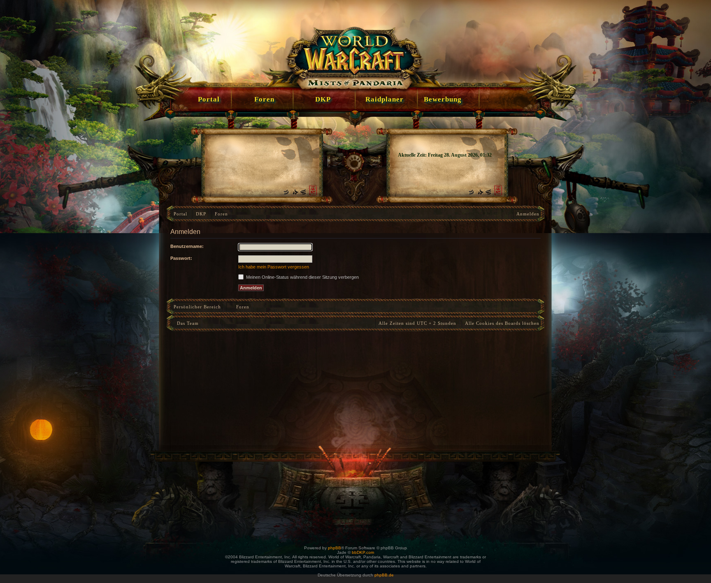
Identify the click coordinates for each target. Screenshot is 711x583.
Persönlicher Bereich (197, 306)
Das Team (186, 323)
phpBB (334, 548)
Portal (180, 213)
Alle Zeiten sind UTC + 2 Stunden (417, 323)
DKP (201, 213)
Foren (221, 213)
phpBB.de (384, 575)
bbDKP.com (363, 552)
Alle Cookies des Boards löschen (502, 323)
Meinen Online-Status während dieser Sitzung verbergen (302, 277)
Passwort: (181, 258)
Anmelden (527, 213)
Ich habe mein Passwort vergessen (273, 266)
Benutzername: (187, 246)
